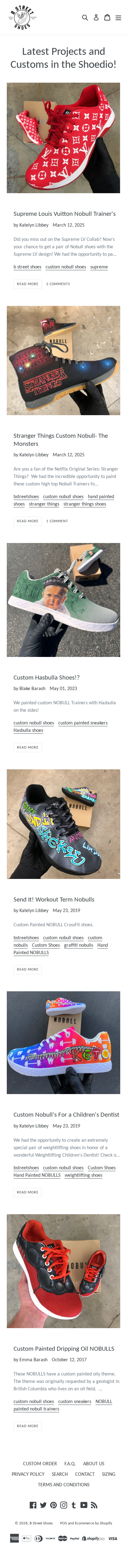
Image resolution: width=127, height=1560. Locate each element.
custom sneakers (74, 1401)
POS (63, 1523)
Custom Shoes (46, 945)
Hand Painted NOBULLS (37, 1175)
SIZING (108, 1474)
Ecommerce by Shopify (93, 1523)
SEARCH (60, 1474)
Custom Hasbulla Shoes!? (47, 678)
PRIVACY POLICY (28, 1474)
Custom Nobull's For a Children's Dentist (66, 1115)
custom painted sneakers (83, 723)
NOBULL (104, 1401)
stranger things (44, 504)
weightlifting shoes (83, 1175)
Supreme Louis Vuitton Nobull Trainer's (65, 214)
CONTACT (85, 1474)
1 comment (57, 521)
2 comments (58, 284)
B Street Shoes (41, 1523)
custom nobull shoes (66, 267)
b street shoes (27, 267)
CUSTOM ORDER (40, 1464)
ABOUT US (93, 1464)
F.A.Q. (70, 1464)
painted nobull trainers (36, 1409)
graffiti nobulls (78, 945)
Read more (28, 284)
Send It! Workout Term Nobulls (54, 900)
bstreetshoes (26, 496)
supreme (99, 267)
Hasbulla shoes (28, 730)
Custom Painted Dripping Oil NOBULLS (64, 1349)
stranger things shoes (84, 504)
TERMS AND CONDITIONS (63, 1485)
